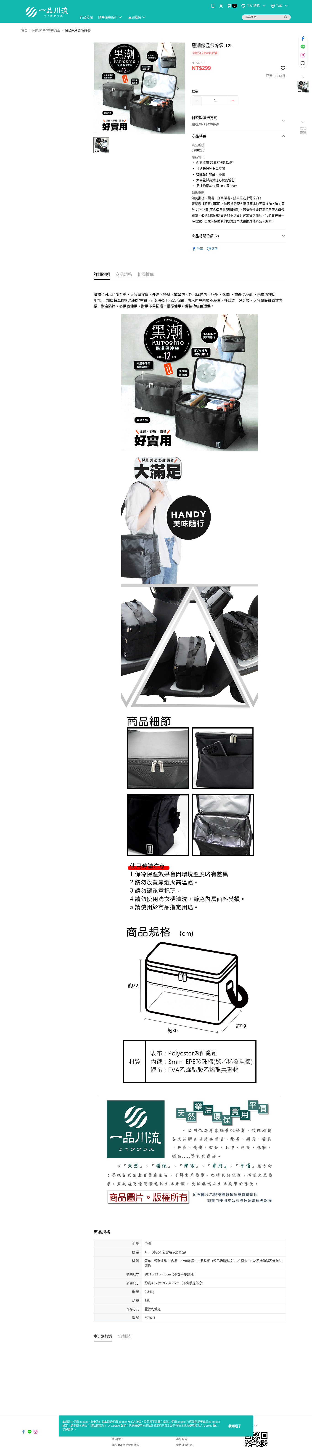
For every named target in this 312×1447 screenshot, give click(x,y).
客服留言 (181, 1439)
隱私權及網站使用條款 (125, 1445)
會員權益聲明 (184, 1445)
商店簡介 (117, 1439)
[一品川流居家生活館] (46, 12)
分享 (200, 249)
